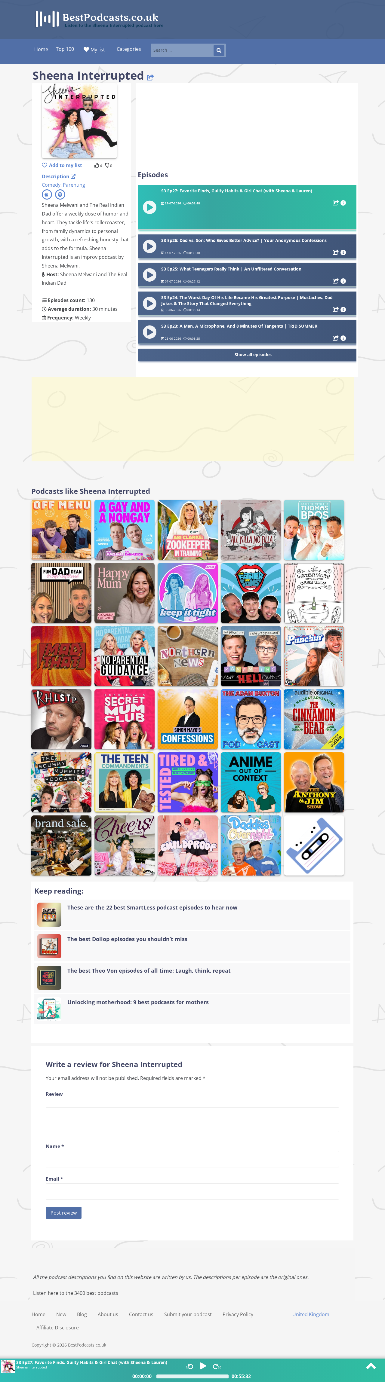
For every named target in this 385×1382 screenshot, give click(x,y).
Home (38, 1314)
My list (98, 49)
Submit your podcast (188, 1314)
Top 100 (65, 49)
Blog (82, 1314)
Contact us (141, 1314)
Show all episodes (253, 354)
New (61, 1314)
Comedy (51, 185)
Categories (129, 49)
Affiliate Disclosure (57, 1327)
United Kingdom (310, 1314)
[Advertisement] (247, 127)
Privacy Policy (238, 1314)
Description (56, 176)
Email (54, 1179)
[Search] (219, 50)
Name (55, 1146)
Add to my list (65, 165)
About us (108, 1314)
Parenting (74, 185)
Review (54, 1094)
